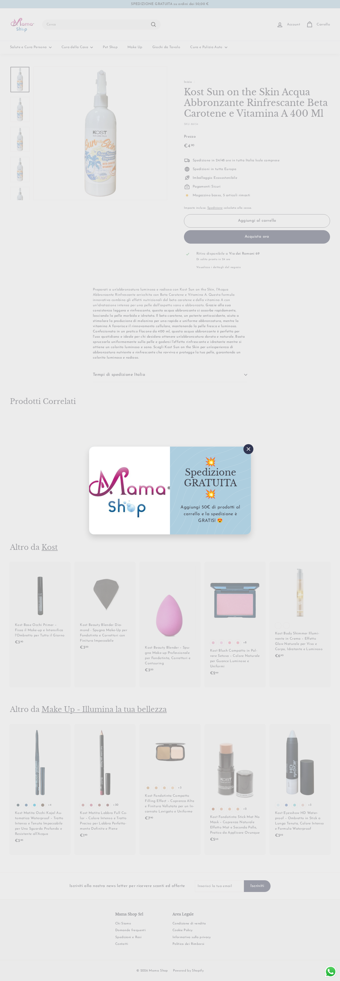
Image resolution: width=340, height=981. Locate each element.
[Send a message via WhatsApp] (331, 972)
